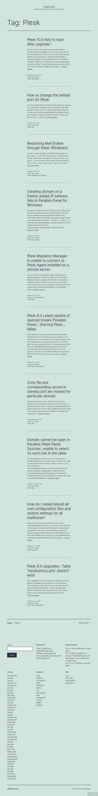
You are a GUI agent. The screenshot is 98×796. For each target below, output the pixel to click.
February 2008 (11, 776)
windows (44, 175)
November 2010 (12, 719)
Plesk (37, 77)
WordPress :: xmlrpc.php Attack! (46, 653)
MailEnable (34, 175)
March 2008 (11, 773)
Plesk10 (37, 78)
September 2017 (12, 675)
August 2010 (11, 724)
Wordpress (39, 705)
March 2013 (10, 695)
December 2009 (12, 737)
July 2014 (10, 680)
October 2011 (11, 707)
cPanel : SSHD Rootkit (43, 658)
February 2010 (11, 732)
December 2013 (12, 685)
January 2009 (11, 754)
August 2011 (10, 710)
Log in (67, 675)
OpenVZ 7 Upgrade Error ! (44, 648)
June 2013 (10, 688)
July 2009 (10, 742)
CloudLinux (39, 678)
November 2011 (12, 705)
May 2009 (10, 746)
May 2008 (10, 769)
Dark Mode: (92, 794)
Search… (10, 645)
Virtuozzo (39, 700)
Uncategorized (40, 297)
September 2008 (12, 759)
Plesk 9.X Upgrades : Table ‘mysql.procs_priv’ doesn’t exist (49, 570)
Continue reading (51, 117)
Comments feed (70, 680)
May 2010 (10, 727)
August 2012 (11, 700)
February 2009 (11, 751)
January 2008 (11, 778)
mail (33, 550)
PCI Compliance (41, 692)
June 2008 (10, 766)
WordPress (87, 788)
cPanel (38, 683)
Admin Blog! (49, 7)
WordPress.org (69, 683)
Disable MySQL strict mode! (44, 651)
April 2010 (10, 729)
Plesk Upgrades (39, 366)
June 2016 (10, 678)
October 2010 (11, 722)
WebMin (38, 702)
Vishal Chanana (70, 658)
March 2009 (11, 749)
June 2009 (10, 744)
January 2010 (11, 734)
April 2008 (10, 771)
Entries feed (69, 678)
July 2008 (10, 764)
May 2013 (10, 690)
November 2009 (12, 739)
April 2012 (10, 702)
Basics (37, 364)
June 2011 (10, 715)
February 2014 (11, 683)
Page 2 (17, 623)
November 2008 (12, 756)
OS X (37, 690)
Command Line (40, 680)
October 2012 (11, 697)
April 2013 (10, 692)
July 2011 (10, 712)
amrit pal (68, 655)
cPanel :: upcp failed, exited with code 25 (48, 655)
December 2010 (12, 717)
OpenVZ (38, 688)
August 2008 (11, 761)
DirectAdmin (40, 685)
